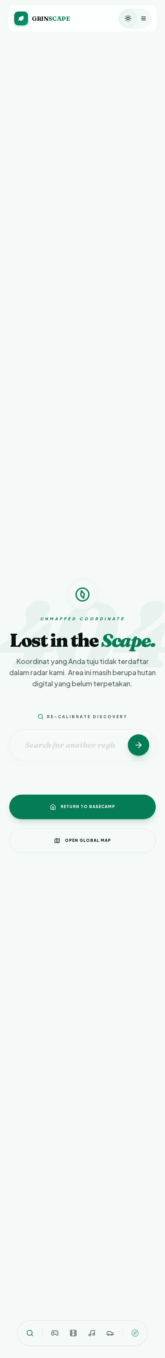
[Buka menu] (143, 18)
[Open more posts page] (135, 1333)
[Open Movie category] (73, 1333)
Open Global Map (88, 840)
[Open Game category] (55, 1333)
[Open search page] (30, 1333)
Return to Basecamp (88, 806)
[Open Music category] (91, 1333)
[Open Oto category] (110, 1333)
